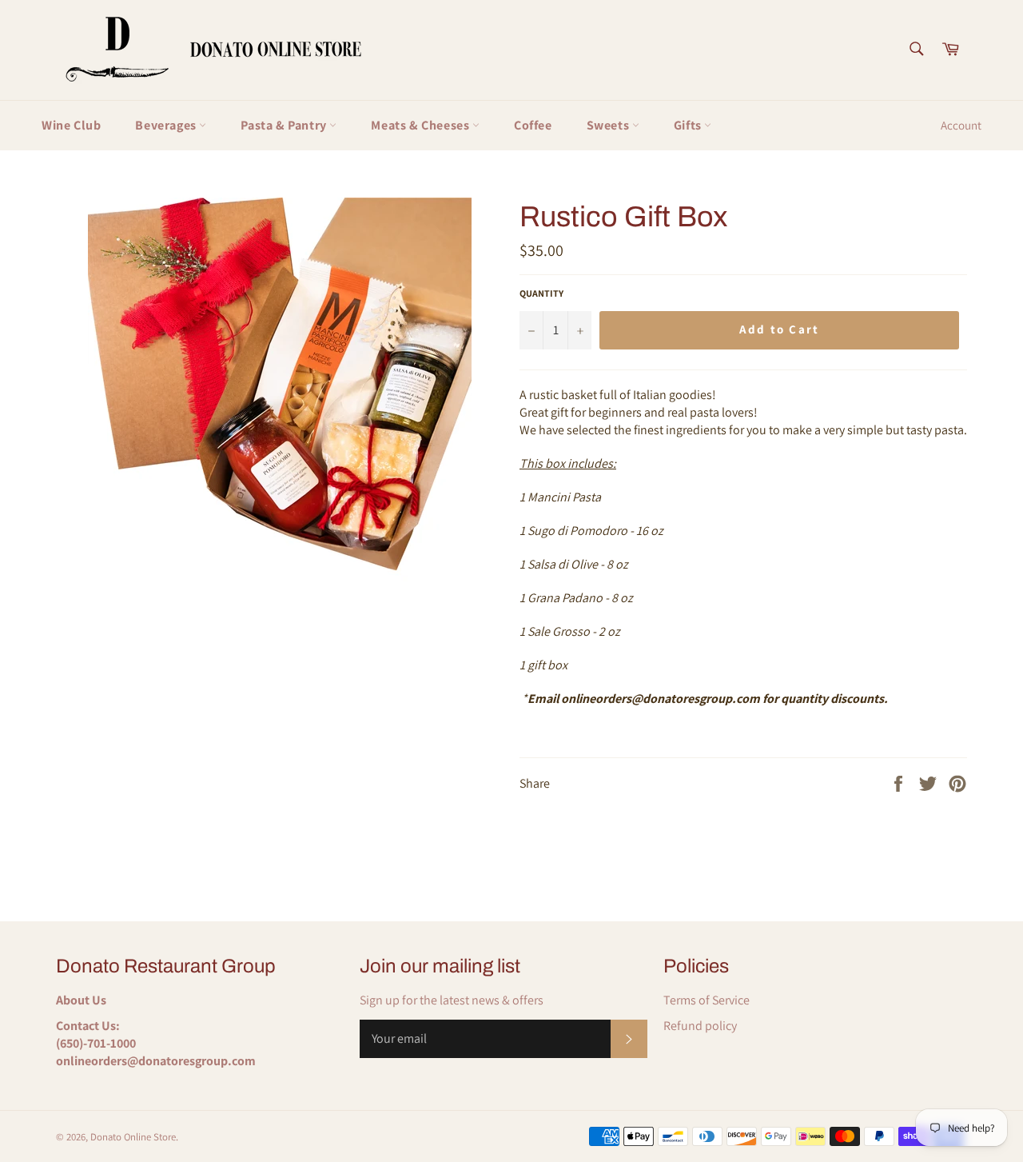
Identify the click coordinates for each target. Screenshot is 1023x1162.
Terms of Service (706, 1000)
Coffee (533, 125)
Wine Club (71, 125)
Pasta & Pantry (285, 125)
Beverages (167, 125)
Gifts (689, 125)
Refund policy (700, 1025)
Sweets (609, 125)
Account (961, 125)
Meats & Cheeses (421, 125)
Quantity (541, 293)
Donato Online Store (133, 1137)
